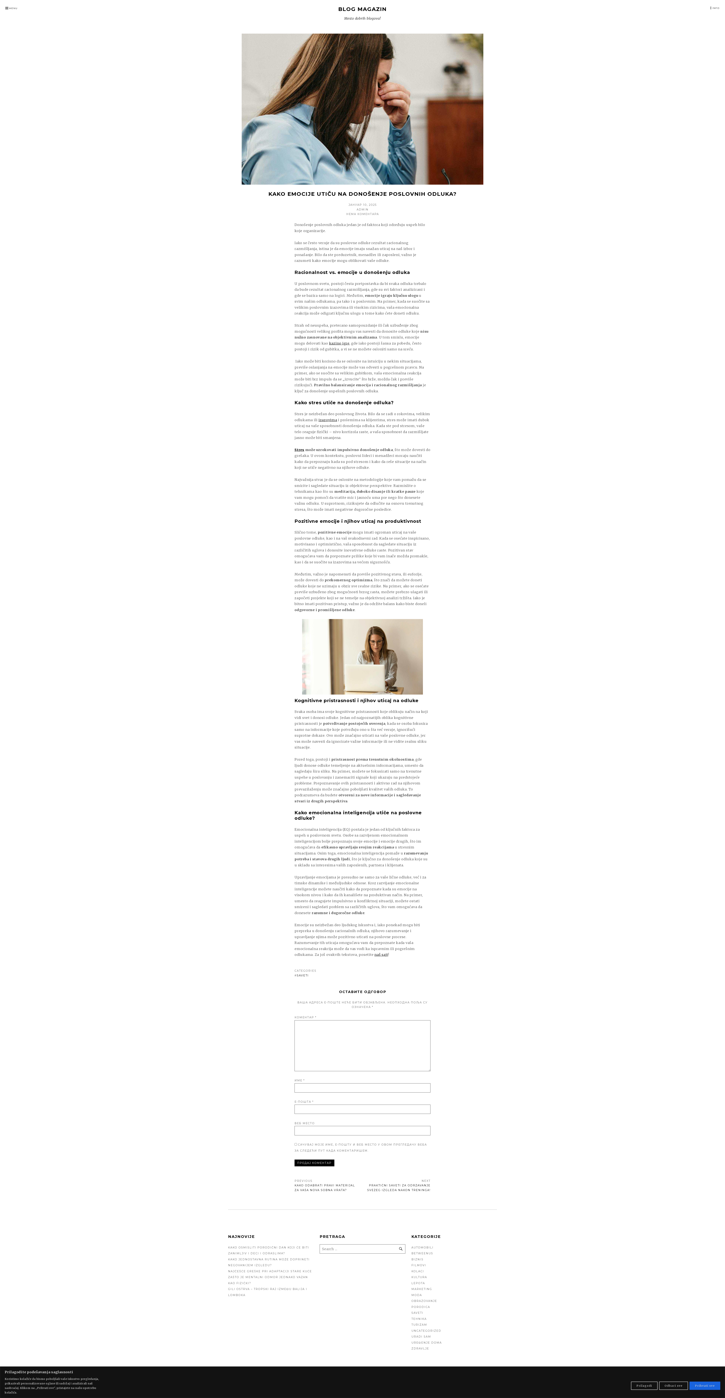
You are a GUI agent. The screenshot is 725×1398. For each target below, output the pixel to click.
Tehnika (419, 1319)
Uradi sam (421, 1336)
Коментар (305, 1017)
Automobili (422, 1247)
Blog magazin (362, 9)
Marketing (421, 1289)
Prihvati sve (705, 1385)
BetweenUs (422, 1253)
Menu (13, 8)
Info (716, 8)
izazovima (328, 420)
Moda (416, 1295)
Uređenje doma (426, 1342)
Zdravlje (420, 1348)
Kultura (419, 1277)
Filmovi (418, 1265)
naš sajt (381, 954)
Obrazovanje (424, 1301)
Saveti (303, 975)
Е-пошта (304, 1101)
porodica (420, 1307)
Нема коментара (362, 214)
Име (300, 1080)
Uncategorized (426, 1330)
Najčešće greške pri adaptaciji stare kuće (270, 1271)
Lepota (418, 1283)
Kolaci (417, 1271)
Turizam (419, 1324)
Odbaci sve (674, 1385)
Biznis (417, 1259)
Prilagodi (644, 1385)
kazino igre (339, 343)
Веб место (305, 1123)
